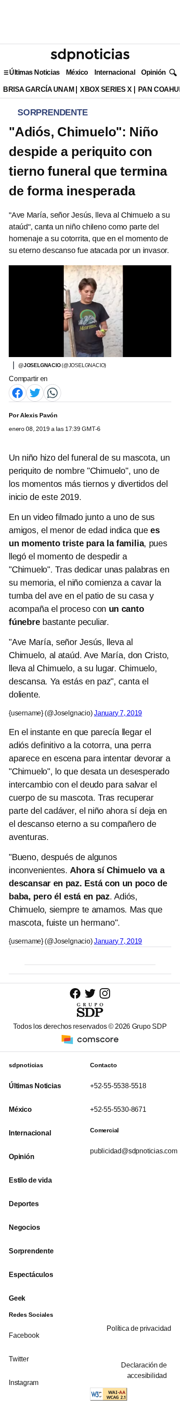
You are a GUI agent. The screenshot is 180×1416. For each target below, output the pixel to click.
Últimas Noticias (34, 72)
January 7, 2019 (118, 713)
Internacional (114, 72)
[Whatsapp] (52, 392)
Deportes (23, 1204)
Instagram (23, 1382)
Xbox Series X (106, 89)
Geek (17, 1298)
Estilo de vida (30, 1180)
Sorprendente (31, 1251)
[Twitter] (35, 392)
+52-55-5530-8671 (118, 1109)
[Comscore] (90, 1038)
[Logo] (90, 55)
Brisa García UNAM (38, 89)
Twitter (19, 1359)
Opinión (153, 72)
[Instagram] (105, 993)
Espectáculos (31, 1274)
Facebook (24, 1335)
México (77, 72)
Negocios (24, 1227)
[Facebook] (17, 392)
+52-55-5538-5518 (118, 1086)
